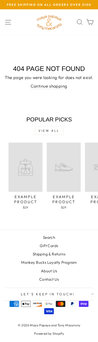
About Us (49, 271)
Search (49, 237)
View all (49, 131)
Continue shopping (49, 86)
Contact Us (49, 279)
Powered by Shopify (49, 333)
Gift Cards (49, 245)
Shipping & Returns (49, 254)
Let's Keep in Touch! (48, 294)
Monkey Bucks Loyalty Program (49, 262)
